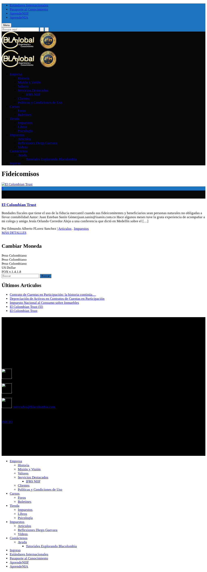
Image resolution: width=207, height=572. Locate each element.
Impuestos (25, 123)
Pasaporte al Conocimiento (29, 9)
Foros (22, 111)
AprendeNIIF (19, 13)
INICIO (7, 422)
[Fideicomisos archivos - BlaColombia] (29, 48)
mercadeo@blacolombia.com (34, 407)
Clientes (24, 98)
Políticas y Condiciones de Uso (40, 102)
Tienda (14, 119)
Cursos (15, 106)
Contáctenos (18, 151)
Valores (23, 86)
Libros (22, 127)
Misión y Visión (29, 82)
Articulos (24, 139)
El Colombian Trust (19, 204)
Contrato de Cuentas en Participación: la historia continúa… (53, 295)
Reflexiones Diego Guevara (37, 143)
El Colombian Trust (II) (26, 307)
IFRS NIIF (33, 94)
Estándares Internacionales (29, 5)
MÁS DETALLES (14, 233)
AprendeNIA (19, 17)
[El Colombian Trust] (17, 184)
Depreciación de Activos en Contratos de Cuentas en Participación (57, 299)
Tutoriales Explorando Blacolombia (51, 159)
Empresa (16, 74)
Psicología (25, 131)
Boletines (24, 115)
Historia (23, 78)
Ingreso (15, 163)
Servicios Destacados (33, 90)
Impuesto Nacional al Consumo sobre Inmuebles (44, 303)
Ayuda (22, 155)
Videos (23, 147)
